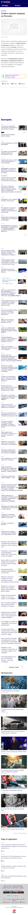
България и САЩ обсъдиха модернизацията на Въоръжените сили (9, 153)
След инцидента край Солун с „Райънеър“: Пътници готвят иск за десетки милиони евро (9, 303)
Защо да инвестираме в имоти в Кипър (8, 135)
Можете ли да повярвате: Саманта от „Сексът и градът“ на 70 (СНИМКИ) (8, 596)
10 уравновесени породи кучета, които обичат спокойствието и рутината (9, 179)
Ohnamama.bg (16, 886)
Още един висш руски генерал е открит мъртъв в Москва (9, 270)
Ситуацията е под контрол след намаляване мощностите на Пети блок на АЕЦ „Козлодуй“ (9, 553)
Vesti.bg (12, 887)
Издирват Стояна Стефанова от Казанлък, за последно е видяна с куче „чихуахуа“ (9, 650)
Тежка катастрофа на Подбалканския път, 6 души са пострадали (9, 348)
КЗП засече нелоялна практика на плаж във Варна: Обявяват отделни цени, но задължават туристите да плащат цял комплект (11, 189)
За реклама (9, 899)
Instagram (23, 83)
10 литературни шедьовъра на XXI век (11, 790)
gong (3, 880)
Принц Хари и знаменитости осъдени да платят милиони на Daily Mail (9, 218)
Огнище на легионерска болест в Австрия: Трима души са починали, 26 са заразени (8, 378)
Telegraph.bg (21, 887)
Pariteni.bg (4, 887)
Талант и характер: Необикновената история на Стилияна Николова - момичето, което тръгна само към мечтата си (14, 846)
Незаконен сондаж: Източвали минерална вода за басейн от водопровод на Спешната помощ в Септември (9, 368)
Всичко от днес (14, 667)
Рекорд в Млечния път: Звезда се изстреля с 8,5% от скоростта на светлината (13, 867)
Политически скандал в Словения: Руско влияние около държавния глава (8, 533)
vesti (3, 870)
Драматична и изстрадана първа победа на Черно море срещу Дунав (13, 876)
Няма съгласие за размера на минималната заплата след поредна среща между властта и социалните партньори (11, 641)
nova (3, 851)
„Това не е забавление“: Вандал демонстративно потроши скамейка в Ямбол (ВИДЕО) (9, 330)
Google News (6, 83)
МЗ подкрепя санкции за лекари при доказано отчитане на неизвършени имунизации (9, 210)
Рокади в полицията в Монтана (7, 523)
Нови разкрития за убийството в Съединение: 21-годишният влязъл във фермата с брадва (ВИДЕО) (9, 469)
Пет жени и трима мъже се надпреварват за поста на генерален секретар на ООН (9, 414)
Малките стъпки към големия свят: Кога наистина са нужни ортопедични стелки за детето (10, 579)
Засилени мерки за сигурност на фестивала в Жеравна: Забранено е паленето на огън (9, 339)
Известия (23, 902)
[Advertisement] (14, 101)
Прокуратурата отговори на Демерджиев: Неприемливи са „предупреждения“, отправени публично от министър (9, 228)
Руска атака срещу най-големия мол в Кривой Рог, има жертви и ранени (9, 127)
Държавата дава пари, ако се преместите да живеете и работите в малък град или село (9, 544)
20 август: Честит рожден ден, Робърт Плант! (13, 751)
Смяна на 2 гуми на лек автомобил (9, 281)
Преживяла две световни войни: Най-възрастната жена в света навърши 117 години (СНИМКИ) (9, 615)
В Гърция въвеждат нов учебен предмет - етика (8, 476)
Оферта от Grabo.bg (4, 278)
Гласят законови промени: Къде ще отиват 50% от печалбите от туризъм (9, 604)
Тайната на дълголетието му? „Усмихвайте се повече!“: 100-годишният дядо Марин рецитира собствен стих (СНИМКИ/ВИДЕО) (10, 292)
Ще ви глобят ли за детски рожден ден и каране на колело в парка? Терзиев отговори (9, 562)
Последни (5, 5)
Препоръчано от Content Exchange (19, 833)
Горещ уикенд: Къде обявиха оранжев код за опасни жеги (8, 571)
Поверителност (7, 902)
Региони (17, 5)
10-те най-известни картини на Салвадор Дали (12, 809)
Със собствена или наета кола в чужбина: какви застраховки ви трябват (12, 770)
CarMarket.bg (5, 886)
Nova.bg (16, 887)
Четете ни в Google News (14, 895)
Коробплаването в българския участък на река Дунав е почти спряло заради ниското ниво (9, 388)
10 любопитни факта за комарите (10, 691)
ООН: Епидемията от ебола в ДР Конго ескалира (9, 459)
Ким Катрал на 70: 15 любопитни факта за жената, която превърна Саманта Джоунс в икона (13, 857)
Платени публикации (16, 899)
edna (3, 861)
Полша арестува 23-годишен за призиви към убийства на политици (8, 406)
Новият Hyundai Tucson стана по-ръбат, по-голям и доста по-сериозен (13, 732)
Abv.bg (5, 885)
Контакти (22, 899)
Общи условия (19, 907)
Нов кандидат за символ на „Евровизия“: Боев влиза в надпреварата (9, 623)
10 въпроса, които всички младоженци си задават (12, 710)
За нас (4, 899)
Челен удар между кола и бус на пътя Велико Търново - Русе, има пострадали (8, 659)
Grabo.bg (21, 886)
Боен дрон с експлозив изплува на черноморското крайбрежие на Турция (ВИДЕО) (9, 397)
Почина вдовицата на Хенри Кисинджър (9, 143)
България (6, 119)
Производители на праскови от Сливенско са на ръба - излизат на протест (9, 434)
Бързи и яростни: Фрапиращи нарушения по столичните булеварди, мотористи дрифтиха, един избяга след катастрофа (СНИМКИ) (11, 357)
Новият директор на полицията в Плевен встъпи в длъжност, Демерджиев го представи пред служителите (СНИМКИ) (9, 498)
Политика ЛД (16, 902)
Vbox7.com (9, 885)
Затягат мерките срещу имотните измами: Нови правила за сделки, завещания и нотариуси (8, 252)
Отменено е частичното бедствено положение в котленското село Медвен (9, 443)
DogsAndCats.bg (19, 885)
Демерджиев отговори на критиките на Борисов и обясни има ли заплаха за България (9, 170)
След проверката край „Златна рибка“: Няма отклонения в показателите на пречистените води (9, 262)
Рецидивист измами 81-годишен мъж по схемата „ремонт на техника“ (8, 516)
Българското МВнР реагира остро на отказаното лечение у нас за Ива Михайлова (9, 312)
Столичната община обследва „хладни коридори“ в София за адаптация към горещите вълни (8, 424)
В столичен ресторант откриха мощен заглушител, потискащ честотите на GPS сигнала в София (9, 631)
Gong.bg (13, 885)
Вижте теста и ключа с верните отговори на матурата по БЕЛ (7, 321)
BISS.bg (10, 886)
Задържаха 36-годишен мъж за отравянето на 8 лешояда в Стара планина (9, 507)
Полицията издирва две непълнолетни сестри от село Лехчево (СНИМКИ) (8, 451)
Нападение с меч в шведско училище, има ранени (9, 200)
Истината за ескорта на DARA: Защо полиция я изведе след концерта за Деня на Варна (8, 588)
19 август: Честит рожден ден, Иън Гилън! (12, 829)
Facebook (15, 83)
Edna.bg (8, 887)
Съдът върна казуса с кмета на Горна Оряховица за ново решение (9, 161)
